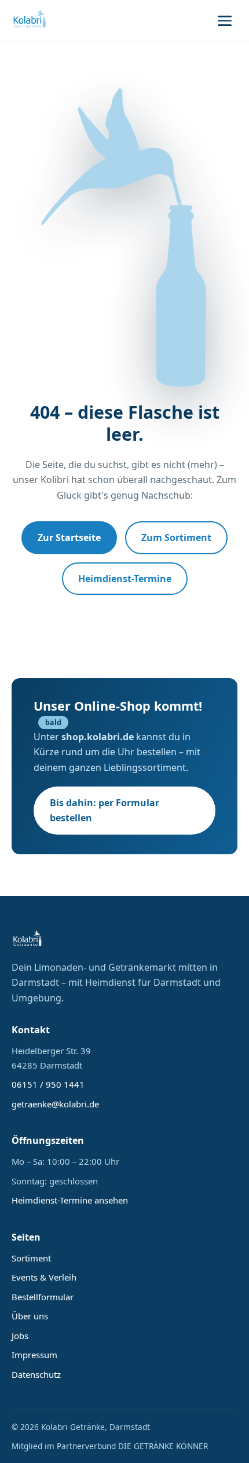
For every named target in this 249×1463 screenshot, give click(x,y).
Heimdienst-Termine (124, 578)
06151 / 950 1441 (48, 1084)
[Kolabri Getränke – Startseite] (30, 21)
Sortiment (31, 1258)
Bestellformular (43, 1297)
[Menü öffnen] (224, 21)
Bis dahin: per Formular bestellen (104, 810)
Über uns (30, 1316)
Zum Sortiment (176, 537)
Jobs (20, 1335)
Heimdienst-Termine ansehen (70, 1200)
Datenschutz (36, 1374)
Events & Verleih (44, 1277)
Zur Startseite (69, 537)
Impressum (34, 1354)
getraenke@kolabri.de (55, 1104)
